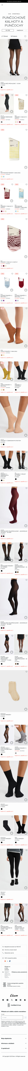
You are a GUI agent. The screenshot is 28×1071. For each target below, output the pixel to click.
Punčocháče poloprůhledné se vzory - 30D (6, 928)
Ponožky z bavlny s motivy (21, 117)
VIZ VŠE (8, 30)
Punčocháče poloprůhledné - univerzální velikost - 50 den (14, 531)
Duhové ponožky (6, 714)
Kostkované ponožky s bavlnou (10, 173)
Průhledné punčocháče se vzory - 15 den (19, 928)
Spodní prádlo (16, 13)
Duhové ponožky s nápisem (20, 748)
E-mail (3, 1014)
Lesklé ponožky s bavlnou (9, 351)
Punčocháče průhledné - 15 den (10, 83)
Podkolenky (4, 805)
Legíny (3, 893)
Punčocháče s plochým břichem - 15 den (7, 749)
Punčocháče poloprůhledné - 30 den (21, 567)
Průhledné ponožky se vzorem (7, 566)
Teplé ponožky (19, 838)
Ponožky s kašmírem (18, 385)
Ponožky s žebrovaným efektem (11, 440)
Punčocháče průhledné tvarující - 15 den (6, 659)
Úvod (9, 13)
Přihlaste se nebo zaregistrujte (19, 972)
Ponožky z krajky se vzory (20, 474)
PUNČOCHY (20, 30)
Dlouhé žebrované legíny (6, 117)
